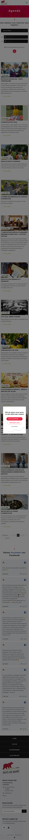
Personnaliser (14, 422)
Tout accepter (13, 418)
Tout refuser (14, 426)
